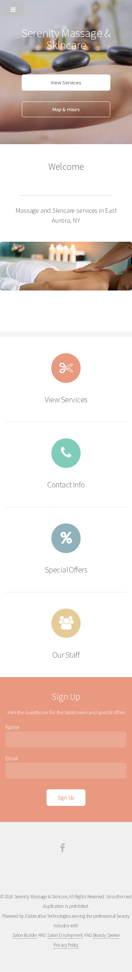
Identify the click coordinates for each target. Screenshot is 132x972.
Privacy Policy (66, 945)
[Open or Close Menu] (66, 8)
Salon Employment (65, 935)
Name (12, 727)
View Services (66, 82)
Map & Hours (66, 109)
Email (12, 758)
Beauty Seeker (106, 935)
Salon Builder (24, 935)
